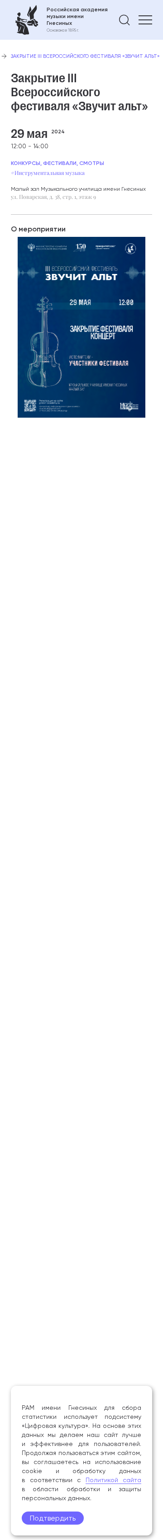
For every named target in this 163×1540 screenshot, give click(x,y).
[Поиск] (124, 20)
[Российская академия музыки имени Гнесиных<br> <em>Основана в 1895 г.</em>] (59, 20)
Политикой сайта (114, 1479)
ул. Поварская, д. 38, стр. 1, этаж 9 (53, 196)
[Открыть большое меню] (145, 19)
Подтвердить (53, 1518)
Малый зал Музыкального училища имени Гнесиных (78, 189)
